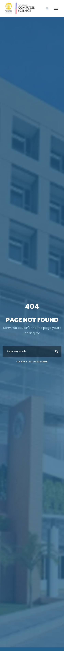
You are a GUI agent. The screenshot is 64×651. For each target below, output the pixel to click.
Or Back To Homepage (32, 361)
